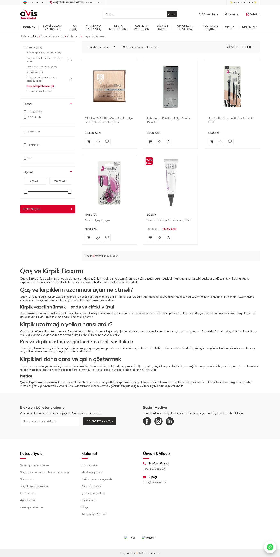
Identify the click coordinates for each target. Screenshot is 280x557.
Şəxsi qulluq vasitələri (34, 465)
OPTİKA (230, 27)
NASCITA (91, 214)
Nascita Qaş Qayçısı (97, 220)
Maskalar (35, 71)
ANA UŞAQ (73, 27)
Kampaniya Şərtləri (94, 514)
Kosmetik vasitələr (52, 36)
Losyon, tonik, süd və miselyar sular (49, 59)
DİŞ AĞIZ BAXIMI (162, 27)
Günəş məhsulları (39, 91)
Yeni (30, 158)
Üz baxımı (73, 36)
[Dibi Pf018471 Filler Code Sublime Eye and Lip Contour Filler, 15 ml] (109, 86)
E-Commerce (151, 553)
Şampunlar (27, 479)
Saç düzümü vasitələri (34, 486)
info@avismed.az (154, 482)
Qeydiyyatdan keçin (100, 421)
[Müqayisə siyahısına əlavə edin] (97, 141)
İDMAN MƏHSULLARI (118, 27)
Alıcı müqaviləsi (92, 486)
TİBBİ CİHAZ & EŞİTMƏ (210, 27)
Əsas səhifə (30, 36)
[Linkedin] (170, 421)
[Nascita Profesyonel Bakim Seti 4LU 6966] (232, 86)
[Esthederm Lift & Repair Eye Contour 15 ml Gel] (170, 86)
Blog (85, 507)
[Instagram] (158, 421)
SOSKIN (151, 214)
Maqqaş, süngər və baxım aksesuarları (49, 79)
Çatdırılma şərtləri (93, 493)
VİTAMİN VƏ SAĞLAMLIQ (93, 27)
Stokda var (34, 131)
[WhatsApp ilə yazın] (270, 547)
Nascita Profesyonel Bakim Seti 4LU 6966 (230, 120)
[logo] (28, 14)
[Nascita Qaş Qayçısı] (109, 182)
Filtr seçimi (31, 209)
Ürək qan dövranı (31, 507)
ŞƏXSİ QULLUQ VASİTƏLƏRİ (52, 27)
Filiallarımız (89, 500)
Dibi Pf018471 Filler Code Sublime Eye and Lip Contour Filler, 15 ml (109, 120)
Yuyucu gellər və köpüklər (44, 52)
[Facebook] (147, 421)
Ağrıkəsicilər (28, 500)
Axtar (171, 14)
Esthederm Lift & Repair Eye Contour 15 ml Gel (169, 120)
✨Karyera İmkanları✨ (243, 2)
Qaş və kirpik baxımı (40, 86)
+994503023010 (154, 469)
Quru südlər (28, 493)
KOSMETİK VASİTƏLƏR (141, 27)
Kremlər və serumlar (42, 66)
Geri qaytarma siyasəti (97, 479)
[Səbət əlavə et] (88, 141)
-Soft (140, 553)
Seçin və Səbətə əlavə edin (141, 46)
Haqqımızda (90, 465)
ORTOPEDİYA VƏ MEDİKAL (185, 27)
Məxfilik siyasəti (92, 472)
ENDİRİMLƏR (249, 27)
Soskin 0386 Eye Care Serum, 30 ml (169, 220)
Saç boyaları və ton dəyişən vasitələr (44, 472)
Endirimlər (33, 144)
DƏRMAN (29, 27)
